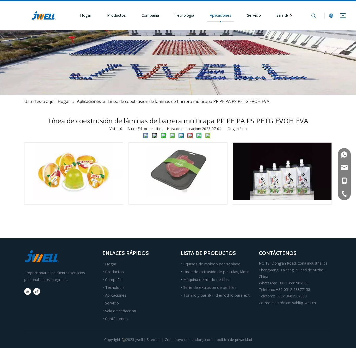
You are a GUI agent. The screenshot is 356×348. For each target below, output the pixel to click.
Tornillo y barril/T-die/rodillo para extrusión (222, 295)
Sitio (243, 128)
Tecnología (184, 15)
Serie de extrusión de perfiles (210, 287)
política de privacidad (234, 339)
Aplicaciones (220, 15)
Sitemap (154, 339)
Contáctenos (116, 318)
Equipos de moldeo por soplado (212, 263)
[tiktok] (36, 291)
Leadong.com (201, 339)
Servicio (254, 15)
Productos (116, 15)
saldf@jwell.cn (304, 302)
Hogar (85, 15)
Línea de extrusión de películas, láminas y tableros (228, 271)
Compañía (150, 15)
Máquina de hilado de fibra (206, 279)
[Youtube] (27, 291)
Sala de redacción (120, 310)
